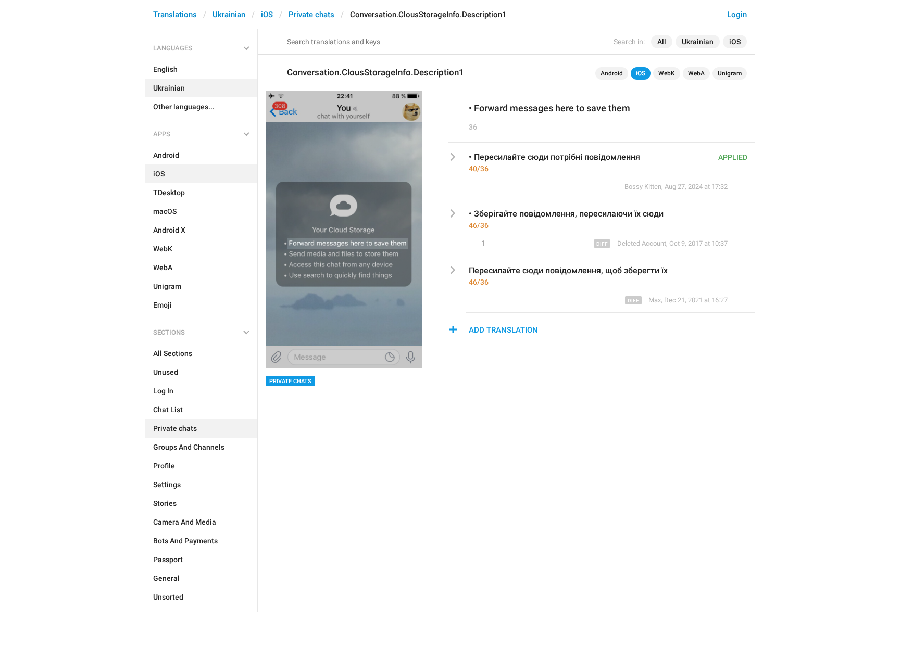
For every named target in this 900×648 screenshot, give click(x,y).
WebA (696, 73)
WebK (666, 73)
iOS (267, 14)
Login (737, 14)
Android (612, 73)
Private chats (311, 14)
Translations (175, 14)
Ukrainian (229, 14)
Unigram (730, 73)
